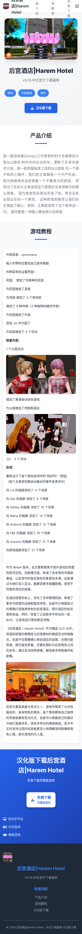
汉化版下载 (43, 108)
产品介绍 (41, 897)
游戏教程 (41, 903)
